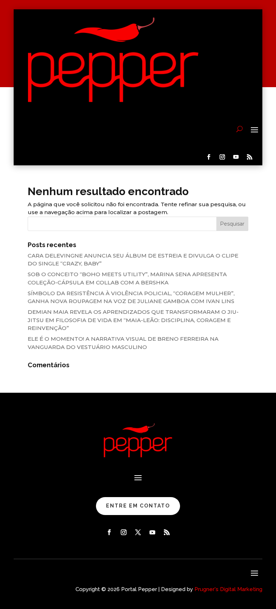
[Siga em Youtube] (236, 157)
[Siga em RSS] (249, 157)
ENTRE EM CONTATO (138, 506)
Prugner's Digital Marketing (228, 589)
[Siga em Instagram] (222, 157)
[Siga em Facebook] (208, 157)
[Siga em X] (138, 532)
